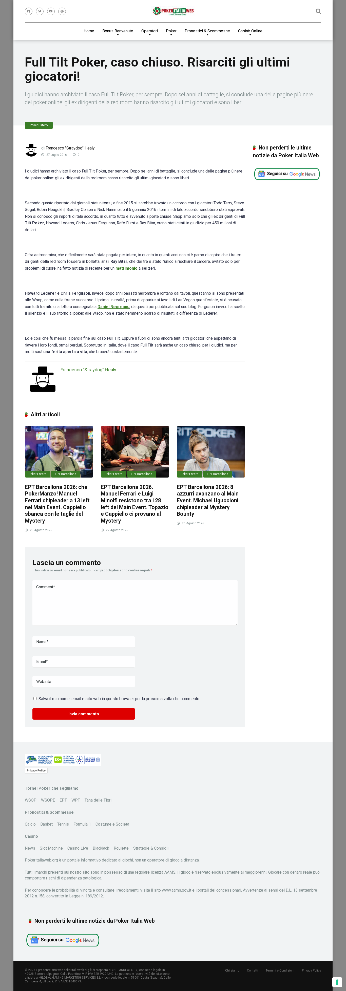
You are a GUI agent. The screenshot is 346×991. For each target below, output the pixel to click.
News (30, 848)
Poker (171, 31)
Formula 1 (82, 824)
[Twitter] (40, 11)
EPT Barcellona (65, 474)
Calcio (30, 824)
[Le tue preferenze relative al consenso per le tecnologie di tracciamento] (337, 982)
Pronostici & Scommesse (207, 31)
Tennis (63, 824)
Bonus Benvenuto (117, 31)
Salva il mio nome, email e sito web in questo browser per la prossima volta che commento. (119, 698)
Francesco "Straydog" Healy (70, 148)
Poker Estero (39, 125)
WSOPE (48, 800)
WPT (75, 800)
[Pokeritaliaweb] (173, 11)
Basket (46, 824)
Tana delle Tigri (98, 800)
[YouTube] (51, 11)
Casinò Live (77, 848)
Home (89, 31)
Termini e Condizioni (280, 970)
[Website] (62, 11)
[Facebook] (28, 11)
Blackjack (101, 848)
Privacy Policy (36, 770)
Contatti (252, 970)
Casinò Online (250, 31)
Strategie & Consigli (150, 848)
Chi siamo (232, 970)
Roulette (121, 848)
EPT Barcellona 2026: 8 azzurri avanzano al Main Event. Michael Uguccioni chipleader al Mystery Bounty (208, 500)
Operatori (149, 31)
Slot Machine (51, 848)
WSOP (30, 800)
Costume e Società (112, 824)
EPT (63, 800)
